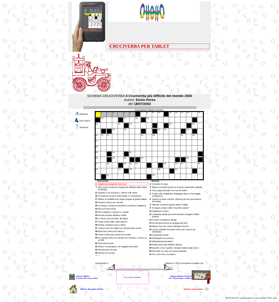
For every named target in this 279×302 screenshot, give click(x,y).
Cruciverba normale (132, 277)
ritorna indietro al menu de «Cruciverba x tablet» (180, 277)
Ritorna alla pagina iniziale (92, 289)
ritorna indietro (83, 276)
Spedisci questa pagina (193, 289)
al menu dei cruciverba (86, 278)
